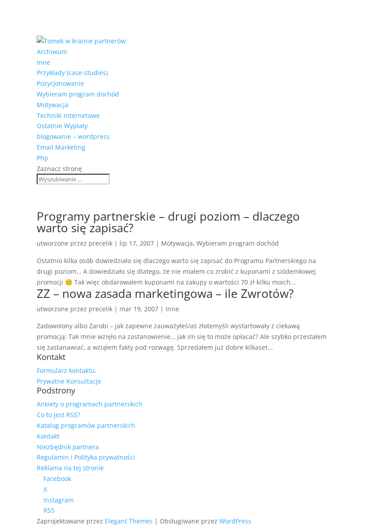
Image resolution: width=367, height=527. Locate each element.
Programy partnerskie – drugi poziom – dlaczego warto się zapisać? (168, 222)
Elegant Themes (129, 521)
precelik (100, 243)
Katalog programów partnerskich (86, 425)
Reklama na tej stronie (70, 468)
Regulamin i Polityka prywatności (86, 457)
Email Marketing (61, 147)
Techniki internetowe (68, 115)
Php (42, 158)
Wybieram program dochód (78, 94)
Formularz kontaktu (66, 370)
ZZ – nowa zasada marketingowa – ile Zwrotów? (165, 293)
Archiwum (52, 51)
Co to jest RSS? (58, 414)
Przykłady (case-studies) (72, 72)
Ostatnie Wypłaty (62, 125)
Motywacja (52, 104)
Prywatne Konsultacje (69, 381)
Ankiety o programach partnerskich (89, 404)
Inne (43, 62)
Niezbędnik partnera (68, 447)
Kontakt (48, 436)
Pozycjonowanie (60, 83)
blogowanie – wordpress (73, 136)
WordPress (235, 521)
